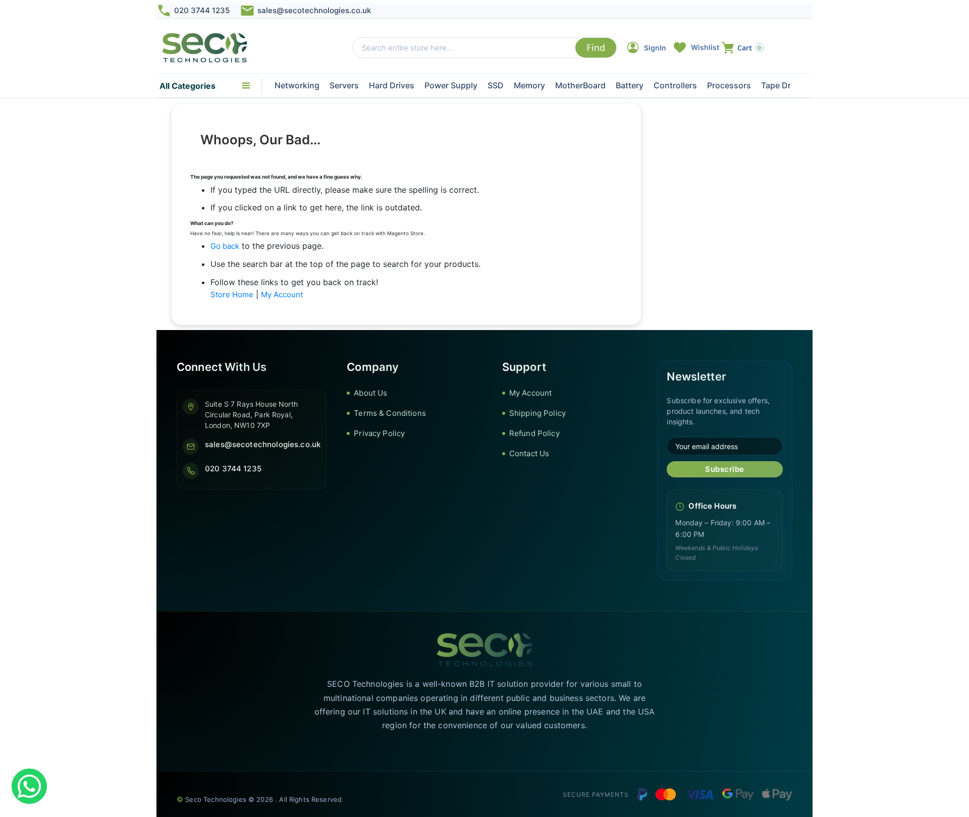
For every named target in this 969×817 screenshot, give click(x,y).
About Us (370, 393)
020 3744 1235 (202, 10)
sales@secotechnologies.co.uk (314, 10)
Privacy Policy (379, 433)
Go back (224, 246)
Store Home (231, 294)
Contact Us (529, 453)
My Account (282, 294)
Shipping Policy (537, 413)
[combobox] (464, 48)
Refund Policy (534, 433)
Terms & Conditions (390, 413)
